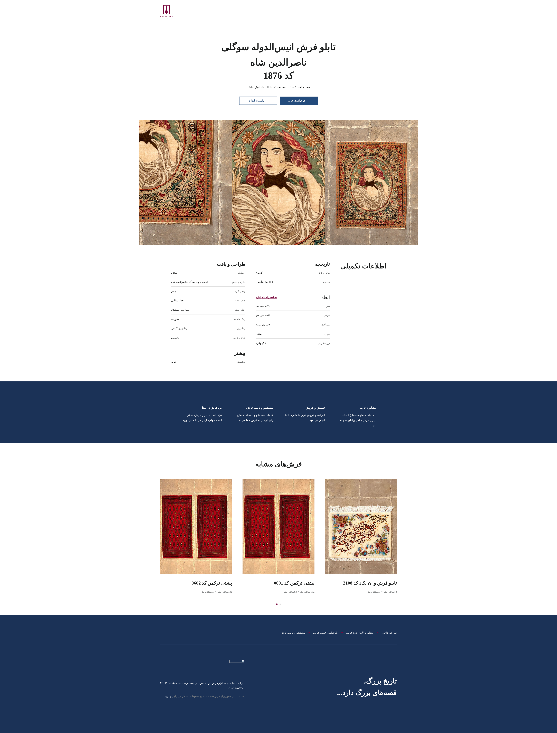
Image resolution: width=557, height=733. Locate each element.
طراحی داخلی (389, 632)
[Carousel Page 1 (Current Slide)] (276, 604)
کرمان (293, 87)
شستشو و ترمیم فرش (293, 632)
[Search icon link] (387, 12)
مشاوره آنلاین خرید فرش (360, 632)
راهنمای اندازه (256, 100)
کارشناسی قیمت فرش (325, 632)
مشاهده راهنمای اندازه (266, 297)
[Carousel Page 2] (280, 604)
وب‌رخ (168, 696)
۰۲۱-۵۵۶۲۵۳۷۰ (234, 688)
